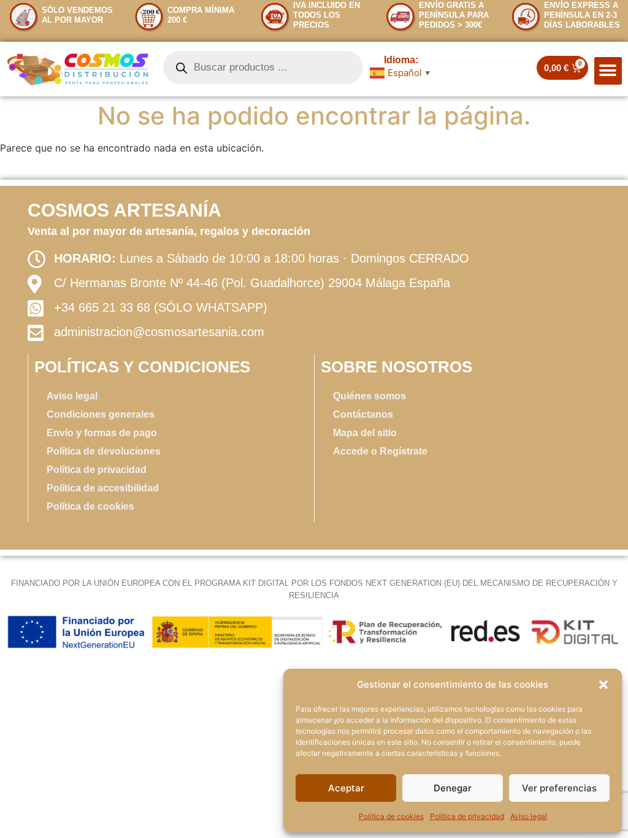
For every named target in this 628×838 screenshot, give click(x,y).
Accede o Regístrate (380, 451)
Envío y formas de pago (102, 433)
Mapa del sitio (365, 433)
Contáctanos (363, 414)
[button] (603, 684)
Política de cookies (391, 816)
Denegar (453, 788)
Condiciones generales (101, 414)
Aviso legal (528, 816)
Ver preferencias (559, 788)
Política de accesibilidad (103, 488)
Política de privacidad (467, 816)
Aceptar (346, 788)
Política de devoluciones (104, 451)
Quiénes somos (369, 396)
